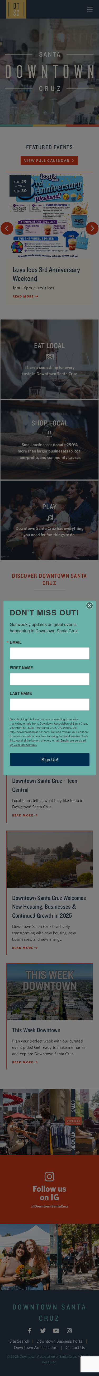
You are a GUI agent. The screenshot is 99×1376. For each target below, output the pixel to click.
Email (16, 642)
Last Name (21, 693)
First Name (21, 668)
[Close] (91, 605)
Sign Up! (49, 760)
